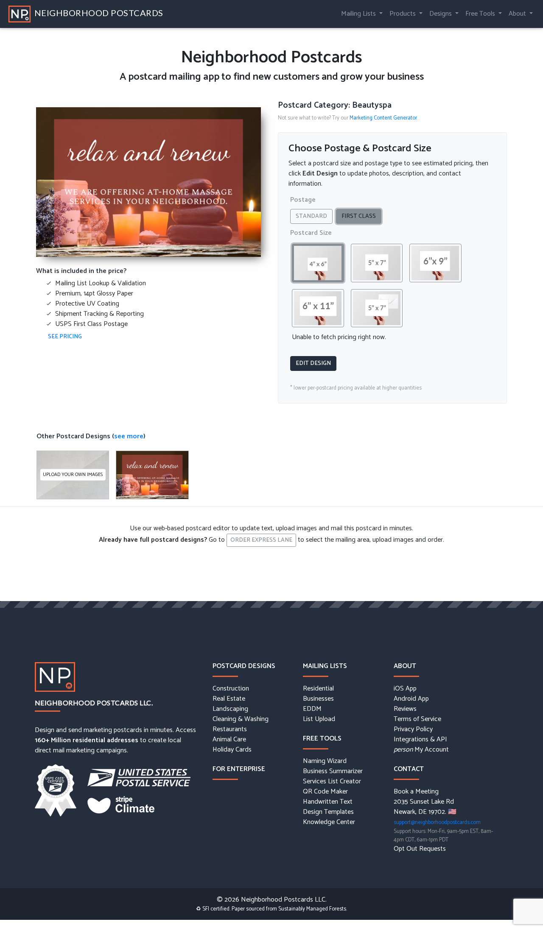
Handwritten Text (328, 802)
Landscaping (230, 709)
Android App (411, 699)
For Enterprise (239, 769)
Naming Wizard (325, 761)
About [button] (518, 13)
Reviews (405, 709)
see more (128, 436)
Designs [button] (441, 13)
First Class (358, 216)
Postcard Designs (244, 666)
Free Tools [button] (481, 13)
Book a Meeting (416, 792)
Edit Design (313, 363)
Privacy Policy (413, 729)
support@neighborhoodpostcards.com (437, 822)
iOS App (405, 689)
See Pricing (65, 337)
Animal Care (229, 740)
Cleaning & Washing (241, 719)
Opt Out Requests (420, 849)
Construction (231, 689)
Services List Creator (332, 782)
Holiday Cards (232, 750)
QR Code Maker (325, 792)
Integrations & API (420, 740)
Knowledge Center (329, 822)
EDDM (312, 709)
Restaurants (230, 729)
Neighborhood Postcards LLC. (94, 703)
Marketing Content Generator (383, 118)
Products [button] (403, 13)
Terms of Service (417, 719)
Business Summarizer (333, 771)
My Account (421, 750)
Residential (318, 689)
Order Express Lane (261, 540)
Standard (311, 216)
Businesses (318, 699)
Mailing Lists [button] (359, 13)
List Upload (319, 719)
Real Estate (229, 699)
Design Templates (328, 812)
